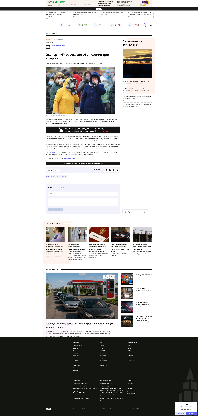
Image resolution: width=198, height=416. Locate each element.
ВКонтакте (130, 383)
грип (52, 176)
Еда (128, 358)
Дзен (128, 391)
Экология (75, 368)
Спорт (102, 342)
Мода (128, 345)
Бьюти (129, 348)
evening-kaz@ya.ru (81, 386)
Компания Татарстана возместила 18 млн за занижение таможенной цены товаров (139, 13)
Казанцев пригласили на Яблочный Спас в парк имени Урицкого (85, 13)
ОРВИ (47, 176)
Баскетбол (103, 353)
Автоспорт (103, 355)
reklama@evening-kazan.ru (110, 386)
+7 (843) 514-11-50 (82, 383)
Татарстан (63, 176)
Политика (75, 353)
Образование (76, 365)
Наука (74, 363)
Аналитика (52, 269)
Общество (54, 33)
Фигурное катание (105, 358)
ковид (57, 176)
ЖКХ (74, 350)
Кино (128, 353)
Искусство (130, 355)
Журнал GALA (132, 342)
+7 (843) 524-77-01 (110, 383)
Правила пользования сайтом (80, 396)
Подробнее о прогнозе (51, 25)
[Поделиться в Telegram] (113, 170)
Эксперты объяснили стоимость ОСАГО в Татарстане (112, 13)
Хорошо (191, 413)
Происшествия (77, 358)
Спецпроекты (130, 363)
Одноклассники (131, 393)
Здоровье (129, 350)
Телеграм (129, 388)
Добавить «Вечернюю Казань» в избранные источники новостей (83, 163)
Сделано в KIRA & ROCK (133, 409)
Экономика (76, 355)
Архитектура (130, 360)
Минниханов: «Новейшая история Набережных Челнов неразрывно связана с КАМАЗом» (58, 14)
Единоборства (104, 363)
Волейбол (102, 350)
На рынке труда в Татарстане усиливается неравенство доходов (143, 290)
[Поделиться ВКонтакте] (106, 170)
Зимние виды (103, 360)
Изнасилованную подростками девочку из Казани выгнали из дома (54, 246)
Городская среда (77, 345)
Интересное (103, 365)
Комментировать (55, 210)
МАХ (128, 396)
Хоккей (102, 348)
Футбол (102, 345)
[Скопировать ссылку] (117, 170)
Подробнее (180, 413)
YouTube (129, 386)
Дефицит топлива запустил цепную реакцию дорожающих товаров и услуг (79, 325)
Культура (75, 360)
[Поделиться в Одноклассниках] (110, 170)
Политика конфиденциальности (81, 398)
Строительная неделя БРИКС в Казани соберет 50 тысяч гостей (142, 246)
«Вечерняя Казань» (58, 45)
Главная (48, 33)
